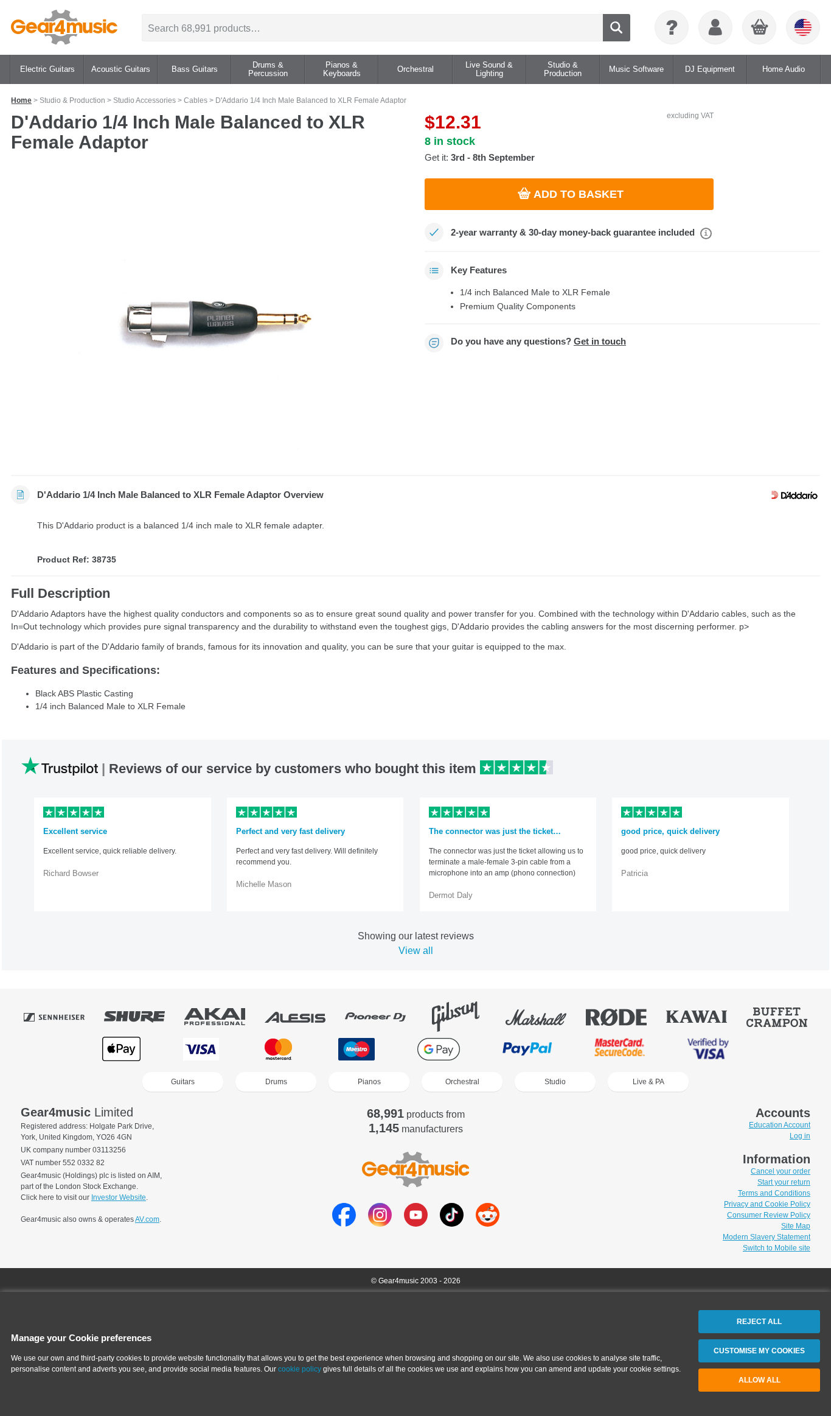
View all (415, 950)
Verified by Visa (708, 1049)
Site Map (795, 1226)
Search (616, 27)
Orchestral (462, 1082)
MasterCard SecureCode (619, 1049)
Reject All (759, 1321)
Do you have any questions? (538, 341)
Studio (555, 1082)
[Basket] (760, 28)
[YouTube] (416, 1223)
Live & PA (648, 1082)
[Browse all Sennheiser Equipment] (63, 1016)
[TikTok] (452, 1223)
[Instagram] (380, 1223)
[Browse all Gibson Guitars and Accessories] (464, 1016)
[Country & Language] (803, 27)
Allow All (760, 1380)
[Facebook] (344, 1223)
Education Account (779, 1125)
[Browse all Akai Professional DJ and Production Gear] (223, 1016)
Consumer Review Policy (768, 1215)
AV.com (147, 1219)
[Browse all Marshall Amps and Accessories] (544, 1016)
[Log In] (715, 27)
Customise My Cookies (759, 1351)
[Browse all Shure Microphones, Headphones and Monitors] (143, 1016)
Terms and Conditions (774, 1193)
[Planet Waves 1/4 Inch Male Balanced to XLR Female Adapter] (209, 318)
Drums (276, 1082)
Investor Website (118, 1197)
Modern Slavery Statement (766, 1237)
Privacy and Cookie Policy (767, 1204)
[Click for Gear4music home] (64, 27)
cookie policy (299, 1369)
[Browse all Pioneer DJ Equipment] (384, 1016)
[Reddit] (487, 1223)
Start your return (783, 1182)
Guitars (183, 1082)
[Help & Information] (671, 27)
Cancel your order (780, 1171)
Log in (800, 1136)
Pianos (369, 1082)
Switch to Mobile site (776, 1248)
